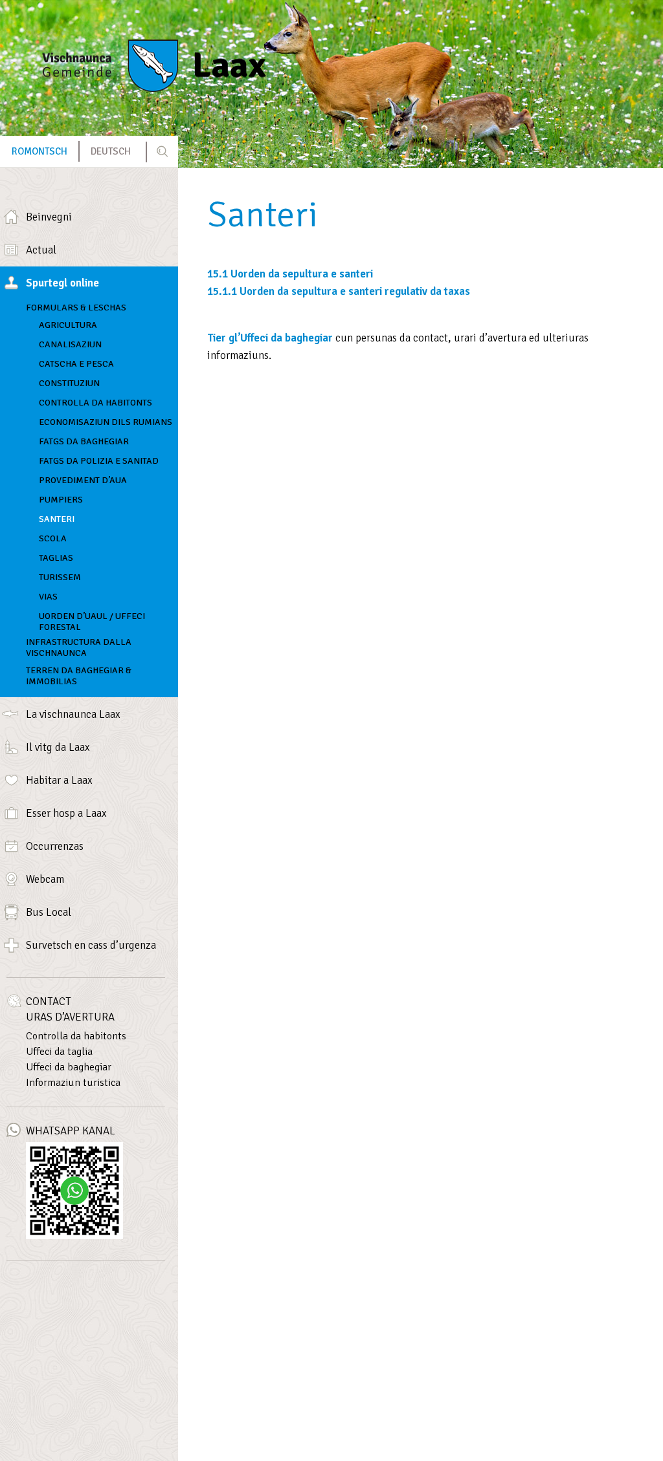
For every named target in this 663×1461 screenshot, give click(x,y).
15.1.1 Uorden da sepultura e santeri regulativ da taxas (338, 291)
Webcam (45, 879)
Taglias (56, 557)
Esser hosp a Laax (66, 813)
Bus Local (48, 912)
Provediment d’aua (83, 480)
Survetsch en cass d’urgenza (91, 945)
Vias (48, 596)
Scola (53, 538)
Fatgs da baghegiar (84, 441)
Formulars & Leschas (76, 307)
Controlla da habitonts (95, 402)
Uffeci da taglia (59, 1051)
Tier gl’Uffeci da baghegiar (270, 338)
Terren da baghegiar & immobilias (78, 676)
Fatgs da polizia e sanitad (99, 460)
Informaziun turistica (73, 1082)
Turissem (60, 577)
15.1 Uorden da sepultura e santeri (290, 274)
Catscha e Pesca (76, 363)
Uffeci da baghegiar (68, 1067)
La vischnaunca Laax (73, 714)
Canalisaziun (70, 344)
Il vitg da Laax (58, 747)
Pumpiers (61, 499)
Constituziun (69, 383)
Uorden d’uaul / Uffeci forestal (92, 619)
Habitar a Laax (59, 780)
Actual (41, 250)
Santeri (56, 519)
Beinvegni (49, 217)
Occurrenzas (55, 846)
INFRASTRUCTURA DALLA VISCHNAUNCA (78, 647)
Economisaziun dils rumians (105, 422)
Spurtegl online (62, 283)
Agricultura (68, 324)
